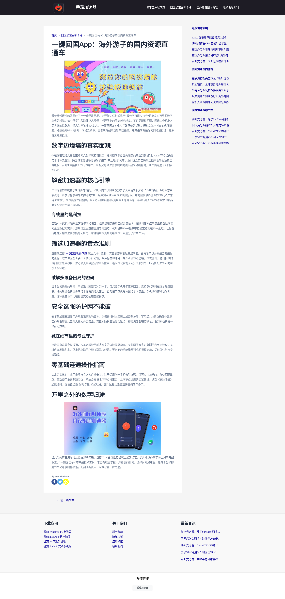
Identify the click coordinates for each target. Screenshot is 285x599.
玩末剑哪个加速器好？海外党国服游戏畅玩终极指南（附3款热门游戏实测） (212, 96)
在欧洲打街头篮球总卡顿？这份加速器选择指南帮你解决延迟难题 (212, 78)
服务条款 (117, 531)
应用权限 (117, 541)
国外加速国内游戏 (207, 7)
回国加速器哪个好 (180, 7)
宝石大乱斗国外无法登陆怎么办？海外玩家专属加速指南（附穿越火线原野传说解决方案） (212, 102)
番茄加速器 (86, 7)
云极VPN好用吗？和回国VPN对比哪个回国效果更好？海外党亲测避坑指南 (212, 137)
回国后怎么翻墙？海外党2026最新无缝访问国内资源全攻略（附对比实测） (212, 125)
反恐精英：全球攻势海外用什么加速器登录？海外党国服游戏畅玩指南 (212, 84)
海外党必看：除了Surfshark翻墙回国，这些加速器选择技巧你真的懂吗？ (212, 119)
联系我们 (117, 546)
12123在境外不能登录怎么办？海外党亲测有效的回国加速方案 (212, 37)
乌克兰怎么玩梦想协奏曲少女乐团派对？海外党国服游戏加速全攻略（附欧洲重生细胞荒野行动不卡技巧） (212, 90)
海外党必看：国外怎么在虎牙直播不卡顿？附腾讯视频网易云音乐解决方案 (212, 61)
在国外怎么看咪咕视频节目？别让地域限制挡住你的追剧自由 (212, 49)
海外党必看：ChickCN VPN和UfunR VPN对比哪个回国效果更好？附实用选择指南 (212, 131)
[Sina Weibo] (66, 482)
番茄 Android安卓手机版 (57, 546)
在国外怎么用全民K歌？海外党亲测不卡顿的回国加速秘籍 (212, 55)
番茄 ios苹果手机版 (55, 541)
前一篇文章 (65, 500)
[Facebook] (54, 482)
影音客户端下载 (155, 7)
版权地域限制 (231, 7)
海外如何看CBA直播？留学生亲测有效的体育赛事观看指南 (212, 43)
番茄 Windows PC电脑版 (57, 531)
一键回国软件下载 (76, 253)
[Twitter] (60, 482)
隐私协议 (117, 536)
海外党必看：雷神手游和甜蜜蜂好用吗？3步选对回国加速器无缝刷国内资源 (212, 143)
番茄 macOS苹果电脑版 (57, 536)
